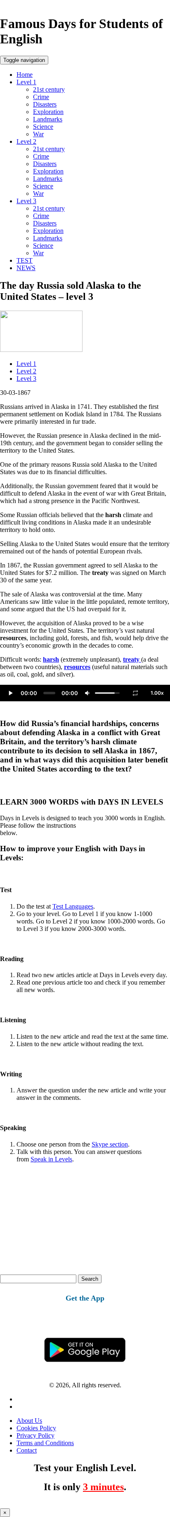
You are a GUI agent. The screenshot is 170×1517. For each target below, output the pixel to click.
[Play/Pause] (10, 693)
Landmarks (47, 119)
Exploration (48, 111)
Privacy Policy (35, 1435)
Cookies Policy (36, 1428)
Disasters (45, 104)
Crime (41, 96)
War (38, 134)
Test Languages (72, 906)
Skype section (110, 1144)
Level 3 (26, 200)
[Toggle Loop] (135, 693)
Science (43, 126)
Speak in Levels (51, 1159)
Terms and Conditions (45, 1442)
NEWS (26, 267)
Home (25, 74)
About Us (29, 1420)
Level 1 (26, 81)
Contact (27, 1450)
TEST (25, 260)
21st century (49, 89)
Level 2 (26, 141)
